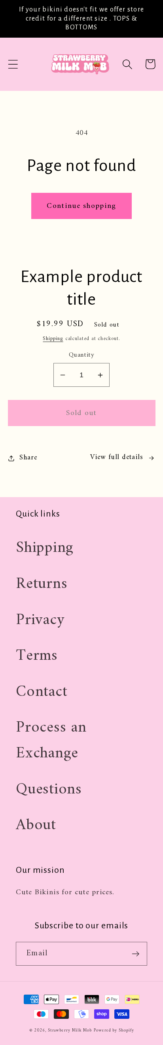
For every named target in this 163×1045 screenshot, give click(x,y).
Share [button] (28, 458)
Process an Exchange (51, 740)
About (36, 825)
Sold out (81, 413)
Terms (37, 656)
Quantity (81, 355)
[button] (13, 64)
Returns (41, 584)
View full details (116, 457)
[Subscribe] (135, 954)
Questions (49, 789)
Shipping (53, 338)
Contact (41, 692)
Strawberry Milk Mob (70, 1030)
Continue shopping (81, 206)
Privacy (40, 620)
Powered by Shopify (114, 1030)
